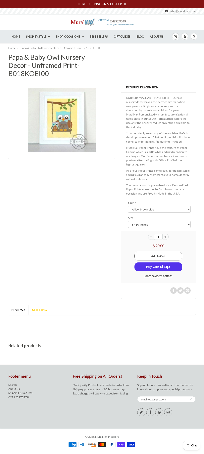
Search (12, 384)
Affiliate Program (18, 396)
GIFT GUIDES (122, 36)
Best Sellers (99, 36)
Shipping (39, 309)
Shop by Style (36, 36)
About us (14, 388)
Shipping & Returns (20, 392)
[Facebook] (150, 412)
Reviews (18, 309)
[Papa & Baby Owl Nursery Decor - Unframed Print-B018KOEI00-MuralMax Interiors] (61, 120)
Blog (140, 36)
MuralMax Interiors (107, 436)
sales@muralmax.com (182, 11)
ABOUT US (157, 36)
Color (132, 202)
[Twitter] (141, 412)
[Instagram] (168, 412)
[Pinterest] (159, 412)
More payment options (158, 276)
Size (130, 218)
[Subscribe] (190, 399)
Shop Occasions (68, 36)
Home (16, 36)
